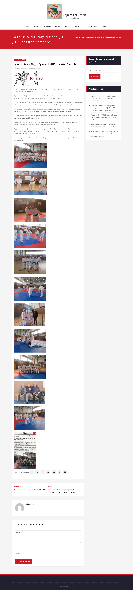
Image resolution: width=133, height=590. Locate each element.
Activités (47, 26)
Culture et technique (72, 26)
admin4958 (20, 68)
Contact (104, 26)
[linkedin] (43, 472)
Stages (39, 68)
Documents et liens (90, 26)
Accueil (28, 26)
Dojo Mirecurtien (74, 15)
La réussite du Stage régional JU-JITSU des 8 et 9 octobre (101, 37)
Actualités (58, 26)
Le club (36, 26)
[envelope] (48, 472)
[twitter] (37, 472)
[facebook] (32, 472)
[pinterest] (54, 472)
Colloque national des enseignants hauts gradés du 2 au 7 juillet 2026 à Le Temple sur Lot (103, 108)
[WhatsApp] (59, 472)
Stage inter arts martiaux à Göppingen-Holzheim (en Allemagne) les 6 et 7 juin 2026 (104, 133)
